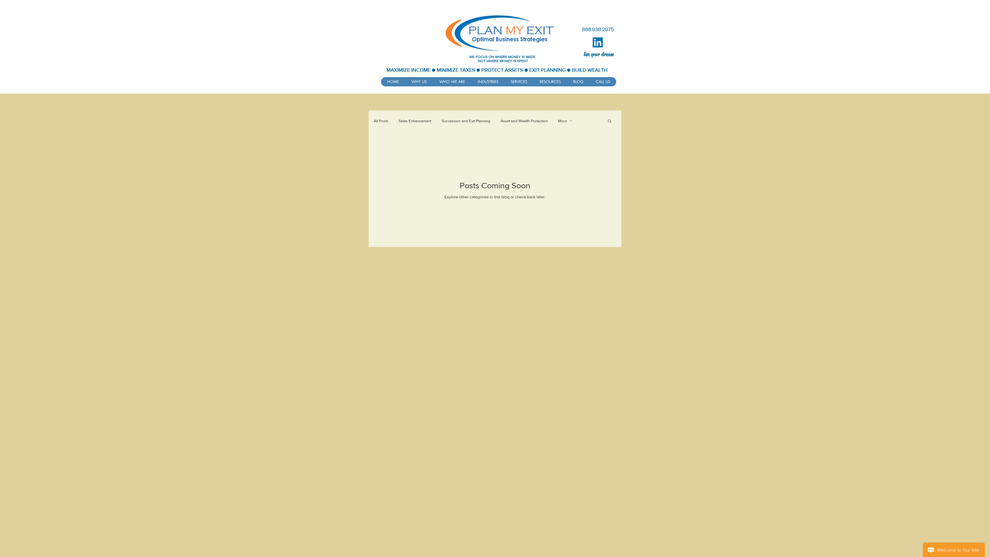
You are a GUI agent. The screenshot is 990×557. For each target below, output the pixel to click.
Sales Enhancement (415, 121)
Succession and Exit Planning (466, 121)
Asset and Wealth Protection (524, 121)
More (562, 121)
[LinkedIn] (598, 42)
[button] (550, 81)
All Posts (381, 121)
